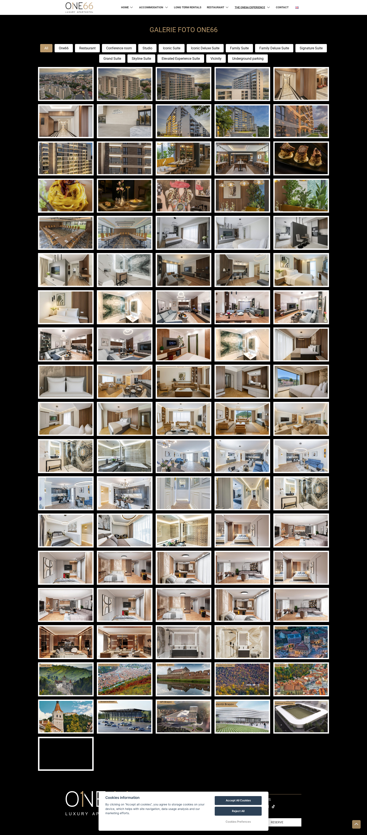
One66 (64, 48)
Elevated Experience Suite (181, 59)
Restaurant (87, 48)
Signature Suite (311, 48)
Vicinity (216, 59)
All (46, 48)
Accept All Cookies (238, 800)
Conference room (119, 48)
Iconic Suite (171, 48)
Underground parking (248, 59)
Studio (147, 48)
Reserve (277, 822)
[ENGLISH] (296, 7)
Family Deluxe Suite (274, 48)
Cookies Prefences (238, 821)
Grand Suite (112, 59)
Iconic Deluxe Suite (205, 48)
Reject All (238, 811)
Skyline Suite (141, 59)
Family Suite (239, 48)
